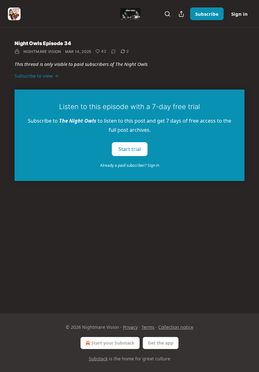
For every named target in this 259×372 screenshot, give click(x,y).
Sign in (239, 14)
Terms (148, 327)
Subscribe (207, 14)
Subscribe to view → (36, 76)
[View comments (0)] (113, 51)
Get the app (160, 343)
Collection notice (175, 327)
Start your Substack (113, 343)
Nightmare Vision (42, 51)
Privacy (130, 327)
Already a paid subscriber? (129, 165)
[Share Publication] (181, 14)
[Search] (167, 14)
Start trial (129, 148)
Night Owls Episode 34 (43, 43)
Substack (98, 359)
